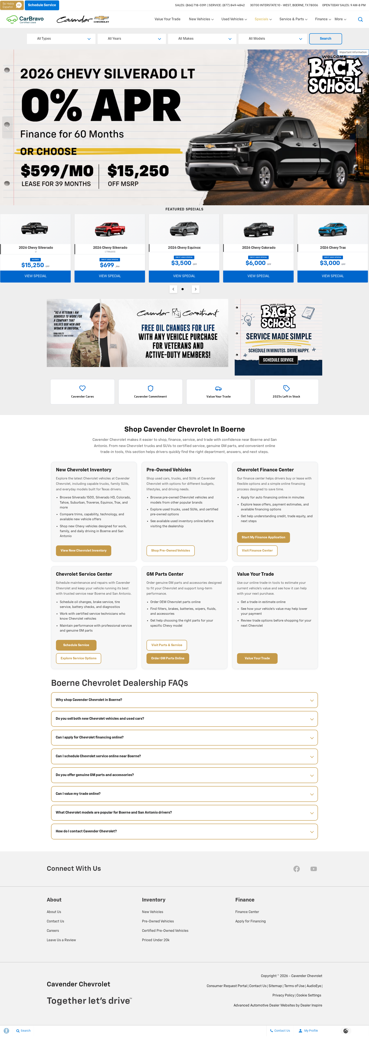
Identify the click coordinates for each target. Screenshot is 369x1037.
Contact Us (55, 921)
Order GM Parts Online (167, 658)
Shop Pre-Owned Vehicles (170, 550)
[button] (360, 19)
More (338, 20)
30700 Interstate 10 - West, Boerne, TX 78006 (284, 5)
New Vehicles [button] (199, 20)
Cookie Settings (308, 995)
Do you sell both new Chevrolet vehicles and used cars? (100, 719)
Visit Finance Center (257, 550)
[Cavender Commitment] (137, 333)
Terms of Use (294, 986)
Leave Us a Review (61, 940)
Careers (53, 931)
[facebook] (296, 869)
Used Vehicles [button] (232, 20)
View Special (36, 276)
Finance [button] (321, 20)
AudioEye (314, 986)
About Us (54, 912)
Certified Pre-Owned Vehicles (165, 931)
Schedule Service (76, 645)
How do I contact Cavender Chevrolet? (86, 831)
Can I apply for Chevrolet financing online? (90, 737)
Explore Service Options (79, 658)
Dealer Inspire (311, 1005)
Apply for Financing (250, 921)
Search (325, 39)
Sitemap (275, 986)
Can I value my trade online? (78, 794)
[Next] (195, 289)
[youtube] (313, 869)
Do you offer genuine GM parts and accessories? (95, 775)
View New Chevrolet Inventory (84, 550)
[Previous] (173, 289)
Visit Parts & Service (166, 645)
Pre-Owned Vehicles (158, 921)
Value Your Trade (167, 19)
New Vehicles (152, 912)
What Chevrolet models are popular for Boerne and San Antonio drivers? (114, 812)
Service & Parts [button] (291, 20)
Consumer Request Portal (227, 986)
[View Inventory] (184, 127)
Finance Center (247, 912)
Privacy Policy (283, 995)
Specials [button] (261, 20)
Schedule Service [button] (42, 5)
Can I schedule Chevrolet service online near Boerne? (98, 756)
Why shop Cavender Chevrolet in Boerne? (89, 700)
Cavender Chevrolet (306, 976)
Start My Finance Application (263, 537)
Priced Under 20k (156, 940)
